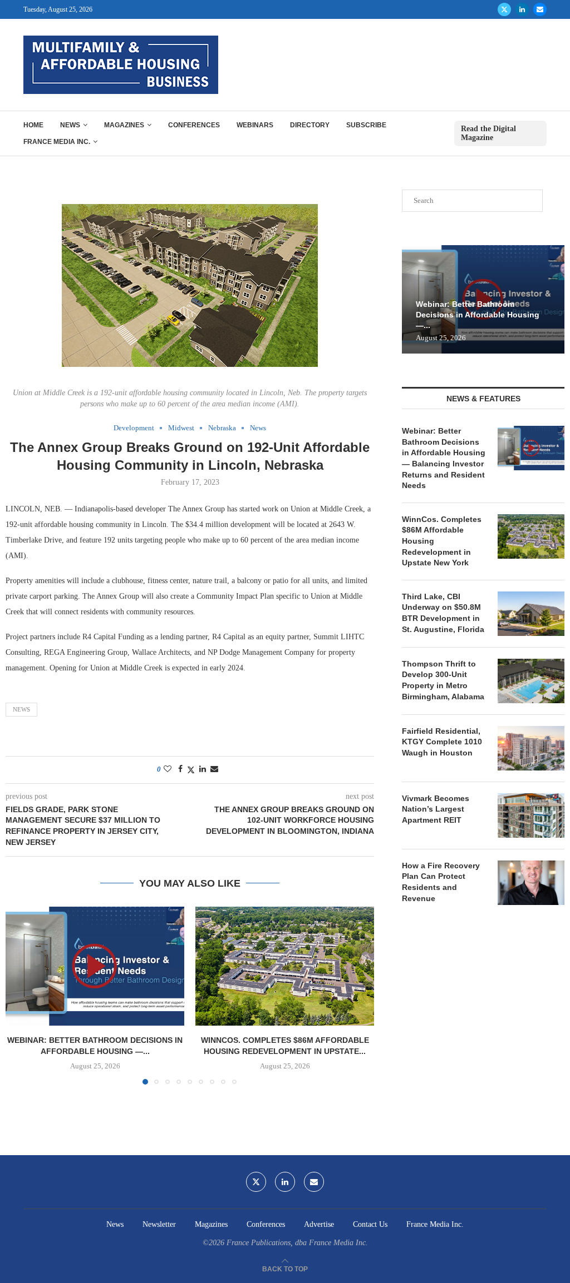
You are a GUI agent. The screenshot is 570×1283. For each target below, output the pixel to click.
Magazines (124, 125)
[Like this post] (167, 769)
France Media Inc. (56, 142)
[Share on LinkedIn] (202, 769)
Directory (310, 125)
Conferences (194, 125)
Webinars (255, 125)
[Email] (540, 9)
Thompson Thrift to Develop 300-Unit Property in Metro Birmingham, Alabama (443, 680)
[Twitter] (504, 9)
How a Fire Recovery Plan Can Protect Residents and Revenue (441, 882)
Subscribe (366, 125)
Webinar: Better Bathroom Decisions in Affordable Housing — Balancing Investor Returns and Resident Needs (443, 458)
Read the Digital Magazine (488, 133)
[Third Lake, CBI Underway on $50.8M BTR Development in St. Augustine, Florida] (531, 613)
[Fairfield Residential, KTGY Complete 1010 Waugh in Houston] (531, 748)
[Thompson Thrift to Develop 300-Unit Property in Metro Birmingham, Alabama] (531, 681)
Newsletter (159, 1224)
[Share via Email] (214, 769)
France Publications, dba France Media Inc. (297, 1243)
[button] (20, 995)
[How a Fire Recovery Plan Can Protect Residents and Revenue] (531, 883)
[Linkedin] (522, 9)
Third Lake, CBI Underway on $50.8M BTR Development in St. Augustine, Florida (443, 613)
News (70, 125)
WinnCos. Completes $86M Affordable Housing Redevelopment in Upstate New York (441, 541)
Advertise (319, 1224)
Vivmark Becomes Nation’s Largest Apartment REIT (435, 809)
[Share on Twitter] (191, 770)
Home (33, 125)
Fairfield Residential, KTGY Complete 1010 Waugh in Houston (442, 742)
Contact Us (370, 1224)
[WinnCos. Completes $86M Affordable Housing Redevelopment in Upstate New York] (284, 966)
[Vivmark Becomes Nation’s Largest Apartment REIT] (531, 815)
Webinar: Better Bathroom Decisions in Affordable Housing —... (477, 315)
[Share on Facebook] (180, 769)
